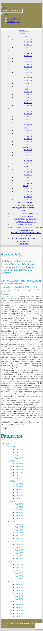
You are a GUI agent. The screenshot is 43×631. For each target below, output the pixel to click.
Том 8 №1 (28, 169)
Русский (17, 19)
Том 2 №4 (28, 61)
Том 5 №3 (28, 117)
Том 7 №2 (28, 153)
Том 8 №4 (28, 177)
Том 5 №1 (28, 111)
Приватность (23, 241)
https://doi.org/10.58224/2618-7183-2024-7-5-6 (19, 287)
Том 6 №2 (28, 133)
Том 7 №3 (28, 155)
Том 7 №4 (28, 158)
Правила (24, 211)
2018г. (26, 36)
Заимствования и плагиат (25, 219)
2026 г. (25, 186)
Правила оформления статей (26, 213)
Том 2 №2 (28, 56)
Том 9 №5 (28, 200)
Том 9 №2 (28, 191)
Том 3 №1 (28, 72)
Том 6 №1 (28, 130)
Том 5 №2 (28, 114)
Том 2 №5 (28, 64)
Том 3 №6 (28, 86)
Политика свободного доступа (26, 238)
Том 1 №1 (28, 39)
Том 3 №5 (28, 83)
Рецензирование (23, 202)
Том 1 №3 (28, 45)
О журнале (24, 31)
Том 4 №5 (28, 103)
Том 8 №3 (28, 175)
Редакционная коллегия (24, 208)
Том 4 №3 (28, 97)
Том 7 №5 (28, 161)
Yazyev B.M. (14, 290)
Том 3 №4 (28, 81)
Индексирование (26, 224)
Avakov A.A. (5, 292)
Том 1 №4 (28, 47)
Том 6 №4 (28, 139)
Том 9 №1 (28, 189)
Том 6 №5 (28, 142)
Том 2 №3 (28, 59)
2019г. (26, 50)
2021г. (26, 89)
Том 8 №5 (28, 180)
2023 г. (13, 541)
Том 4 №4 (28, 100)
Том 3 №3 (28, 78)
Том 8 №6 (28, 183)
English (16, 22)
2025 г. (25, 166)
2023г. (26, 128)
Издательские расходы (26, 222)
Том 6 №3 (28, 136)
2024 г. (25, 147)
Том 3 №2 (28, 75)
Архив (24, 34)
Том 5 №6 (28, 125)
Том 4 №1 (28, 92)
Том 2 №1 (28, 53)
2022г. (26, 108)
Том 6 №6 (28, 144)
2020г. (26, 70)
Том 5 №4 (28, 119)
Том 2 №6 (28, 67)
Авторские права (26, 216)
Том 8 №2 (28, 172)
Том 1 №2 (28, 42)
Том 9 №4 (28, 197)
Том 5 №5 (28, 122)
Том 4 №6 (28, 106)
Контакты (24, 244)
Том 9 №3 (28, 194)
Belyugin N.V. (34, 290)
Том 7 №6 (28, 164)
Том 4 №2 (28, 94)
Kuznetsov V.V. (24, 290)
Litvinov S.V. (5, 290)
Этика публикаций (24, 205)
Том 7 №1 (28, 150)
